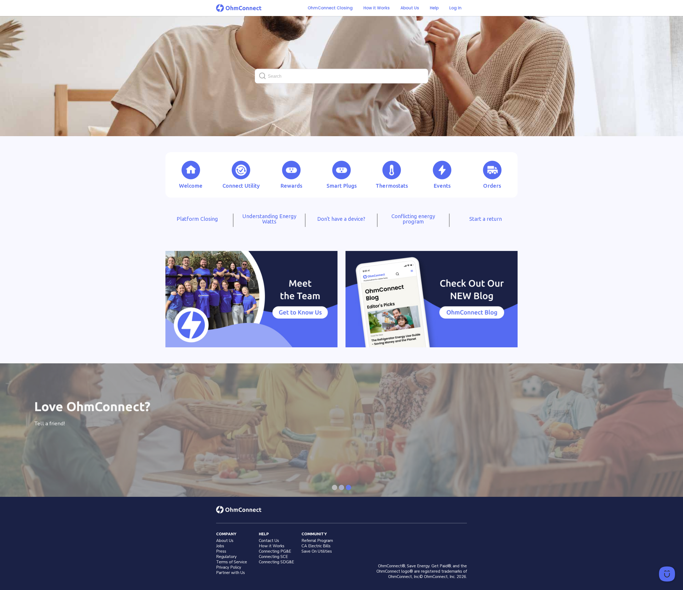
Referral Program (317, 540)
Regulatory (226, 556)
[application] (667, 574)
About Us (409, 8)
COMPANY (226, 534)
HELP (264, 534)
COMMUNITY (314, 534)
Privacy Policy (228, 567)
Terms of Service (231, 562)
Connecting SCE (273, 556)
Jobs (220, 546)
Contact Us (269, 540)
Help (434, 8)
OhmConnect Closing (330, 8)
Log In (455, 8)
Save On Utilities (316, 551)
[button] (376, 8)
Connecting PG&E (275, 551)
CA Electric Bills (316, 546)
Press (221, 551)
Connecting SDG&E (276, 562)
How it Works (376, 8)
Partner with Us (230, 572)
